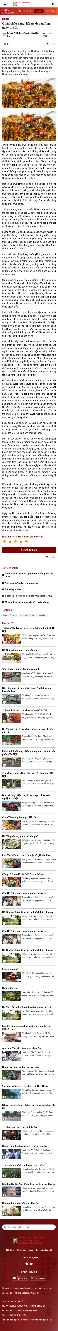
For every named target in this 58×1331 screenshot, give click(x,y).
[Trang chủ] (20, 11)
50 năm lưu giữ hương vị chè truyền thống (27, 602)
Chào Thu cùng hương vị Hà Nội (19, 817)
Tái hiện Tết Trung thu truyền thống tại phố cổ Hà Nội (28, 630)
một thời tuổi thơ (32, 475)
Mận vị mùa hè (10, 969)
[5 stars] (26, 542)
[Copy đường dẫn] (52, 44)
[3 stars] (15, 542)
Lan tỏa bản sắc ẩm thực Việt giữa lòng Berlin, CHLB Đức (26, 1027)
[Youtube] (31, 1264)
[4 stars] (21, 542)
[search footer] (5, 1227)
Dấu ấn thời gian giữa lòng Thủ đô (20, 1203)
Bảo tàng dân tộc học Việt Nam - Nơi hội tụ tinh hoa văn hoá (27, 689)
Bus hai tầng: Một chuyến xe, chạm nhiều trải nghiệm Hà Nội (26, 797)
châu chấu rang (10, 615)
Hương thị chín (10, 988)
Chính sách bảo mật (44, 1250)
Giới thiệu (10, 1250)
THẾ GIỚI (49, 11)
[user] (53, 3)
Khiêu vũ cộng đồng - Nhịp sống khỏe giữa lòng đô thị (28, 1106)
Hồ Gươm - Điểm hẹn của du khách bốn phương (27, 912)
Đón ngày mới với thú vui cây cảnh (20, 1067)
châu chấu (42, 615)
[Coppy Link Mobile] (53, 44)
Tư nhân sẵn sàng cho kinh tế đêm (20, 1127)
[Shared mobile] (47, 557)
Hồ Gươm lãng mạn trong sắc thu (19, 650)
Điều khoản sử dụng (25, 1250)
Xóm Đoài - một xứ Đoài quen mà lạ (21, 669)
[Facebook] (26, 1264)
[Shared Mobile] (47, 44)
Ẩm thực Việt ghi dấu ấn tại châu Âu (21, 1048)
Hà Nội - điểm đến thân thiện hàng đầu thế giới (27, 1007)
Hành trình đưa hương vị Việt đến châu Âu (24, 1146)
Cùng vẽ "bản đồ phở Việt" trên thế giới (23, 874)
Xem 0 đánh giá (29, 550)
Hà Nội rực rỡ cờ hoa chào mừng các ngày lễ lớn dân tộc (27, 730)
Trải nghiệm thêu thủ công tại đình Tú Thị (24, 710)
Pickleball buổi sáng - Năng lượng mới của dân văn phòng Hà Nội (29, 753)
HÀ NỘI (39, 11)
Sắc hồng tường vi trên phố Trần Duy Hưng (25, 1086)
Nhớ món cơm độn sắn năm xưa (21, 583)
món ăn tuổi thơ (27, 615)
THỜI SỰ (28, 11)
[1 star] (4, 542)
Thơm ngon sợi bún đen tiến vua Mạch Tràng (28, 595)
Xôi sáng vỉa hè (13, 589)
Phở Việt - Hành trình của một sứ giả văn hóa (26, 855)
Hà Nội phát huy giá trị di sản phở (20, 836)
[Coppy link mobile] (53, 557)
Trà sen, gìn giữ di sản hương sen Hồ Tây (23, 1165)
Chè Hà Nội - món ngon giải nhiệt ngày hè (24, 893)
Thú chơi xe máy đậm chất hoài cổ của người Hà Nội (27, 775)
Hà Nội (5, 18)
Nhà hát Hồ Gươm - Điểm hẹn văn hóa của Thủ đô (28, 1184)
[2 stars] (10, 542)
